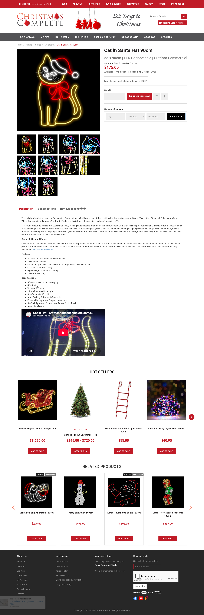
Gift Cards (94, 4)
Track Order (22, 584)
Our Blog (21, 566)
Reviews (65, 208)
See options (80, 451)
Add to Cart (37, 451)
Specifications (47, 208)
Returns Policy (62, 571)
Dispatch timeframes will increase (110, 571)
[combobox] (165, 16)
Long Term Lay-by (63, 584)
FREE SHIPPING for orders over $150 (34, 4)
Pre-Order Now (140, 96)
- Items (172, 23)
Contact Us (132, 4)
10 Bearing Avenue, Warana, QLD (109, 562)
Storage (149, 37)
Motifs (45, 37)
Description (26, 208)
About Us (77, 4)
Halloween (62, 37)
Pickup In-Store (23, 589)
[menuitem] (164, 96)
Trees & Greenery (104, 37)
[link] (135, 598)
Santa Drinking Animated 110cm (37, 512)
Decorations (129, 37)
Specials (166, 37)
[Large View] (26, 144)
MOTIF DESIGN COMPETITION (69, 580)
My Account (22, 580)
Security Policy (62, 575)
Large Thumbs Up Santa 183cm (124, 512)
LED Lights (81, 37)
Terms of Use (62, 562)
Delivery (149, 4)
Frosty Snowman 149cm (80, 512)
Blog (64, 4)
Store (162, 4)
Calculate (176, 116)
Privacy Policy (62, 566)
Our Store (21, 571)
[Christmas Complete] (40, 18)
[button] (156, 96)
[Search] (184, 16)
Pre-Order (80, 539)
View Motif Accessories (44, 249)
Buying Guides (113, 4)
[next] (191, 417)
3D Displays (27, 37)
